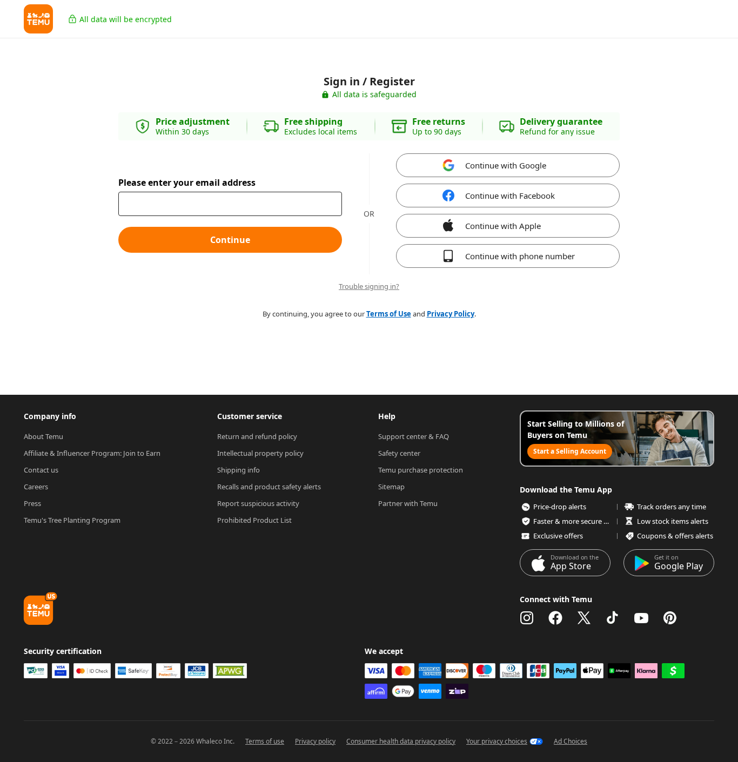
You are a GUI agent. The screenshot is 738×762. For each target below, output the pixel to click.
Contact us (41, 470)
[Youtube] (641, 618)
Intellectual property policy (260, 453)
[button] (38, 18)
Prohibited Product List (254, 520)
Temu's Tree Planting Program (72, 520)
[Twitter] (584, 618)
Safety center (399, 453)
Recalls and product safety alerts (269, 486)
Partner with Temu (408, 503)
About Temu (43, 436)
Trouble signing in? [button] (369, 286)
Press (32, 503)
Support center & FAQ (413, 436)
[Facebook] (555, 618)
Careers (36, 486)
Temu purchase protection (420, 470)
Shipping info (238, 470)
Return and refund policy (257, 436)
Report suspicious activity (258, 503)
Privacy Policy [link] (450, 314)
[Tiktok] (613, 618)
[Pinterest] (670, 618)
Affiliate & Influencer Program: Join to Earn (92, 453)
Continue (230, 240)
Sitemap (391, 486)
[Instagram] (527, 618)
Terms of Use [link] (388, 314)
